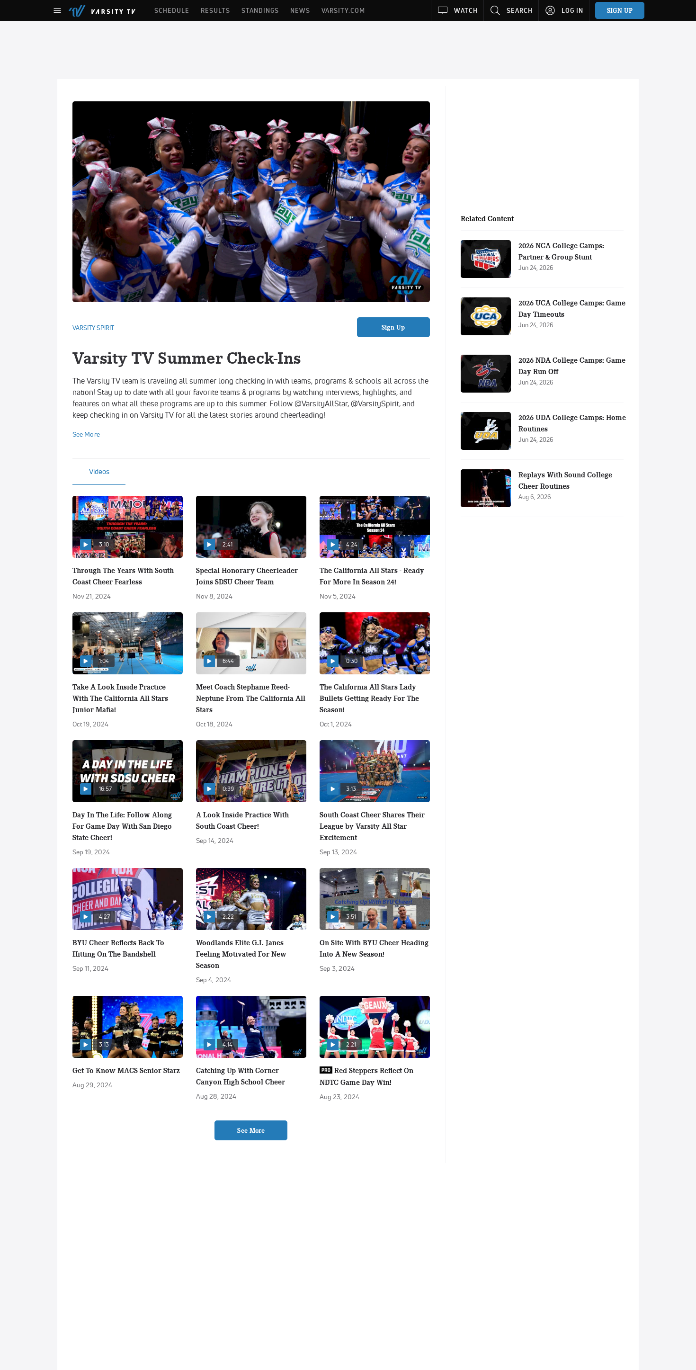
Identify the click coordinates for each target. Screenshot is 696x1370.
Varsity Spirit (93, 327)
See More (251, 1130)
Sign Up (393, 327)
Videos (99, 471)
